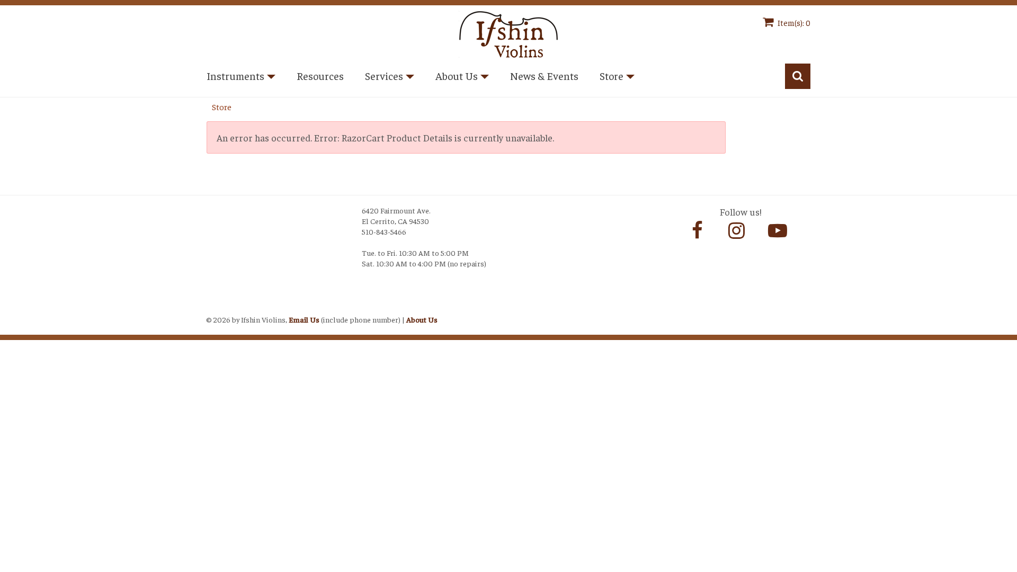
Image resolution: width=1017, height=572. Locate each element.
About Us (422, 319)
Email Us (304, 319)
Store (221, 106)
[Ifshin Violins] (508, 32)
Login (217, 306)
